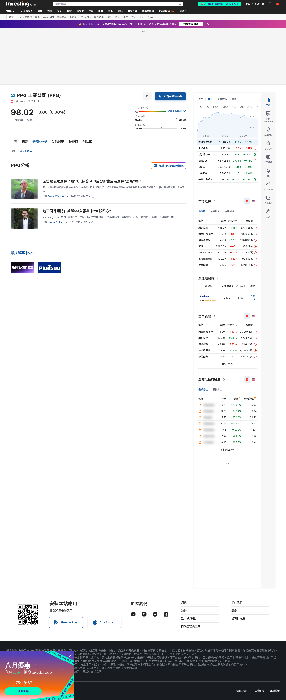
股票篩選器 (148, 11)
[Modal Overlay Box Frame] (37, 675)
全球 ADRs (85, 17)
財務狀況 (58, 142)
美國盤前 (61, 17)
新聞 (13, 151)
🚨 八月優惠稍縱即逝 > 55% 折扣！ (220, 3)
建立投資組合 (189, 618)
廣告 (234, 610)
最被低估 (203, 389)
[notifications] (270, 4)
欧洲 (117, 17)
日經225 (203, 160)
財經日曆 (132, 11)
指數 (210, 99)
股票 (11, 17)
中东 (125, 17)
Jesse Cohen (55, 222)
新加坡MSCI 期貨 (207, 154)
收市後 (73, 17)
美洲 (109, 17)
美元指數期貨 (205, 179)
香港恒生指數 (205, 142)
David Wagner (56, 196)
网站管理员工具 (190, 626)
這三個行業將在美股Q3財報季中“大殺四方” (77, 211)
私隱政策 (259, 690)
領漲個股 (215, 211)
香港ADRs (99, 17)
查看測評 (252, 298)
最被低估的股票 (209, 379)
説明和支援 (238, 618)
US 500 (202, 173)
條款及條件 (242, 690)
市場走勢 (204, 201)
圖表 (25, 142)
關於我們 (236, 602)
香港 (37, 17)
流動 (184, 610)
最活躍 (201, 211)
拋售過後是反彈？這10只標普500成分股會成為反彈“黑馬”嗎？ (92, 181)
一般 (14, 142)
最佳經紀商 (206, 278)
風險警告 (275, 690)
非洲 (141, 17)
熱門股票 (204, 316)
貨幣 (200, 99)
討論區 (87, 142)
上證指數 (203, 148)
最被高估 (217, 389)
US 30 (201, 167)
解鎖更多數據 (175, 111)
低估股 (150, 17)
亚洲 (133, 17)
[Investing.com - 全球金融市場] (21, 4)
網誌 (184, 602)
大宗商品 (222, 99)
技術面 (73, 142)
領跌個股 (229, 211)
